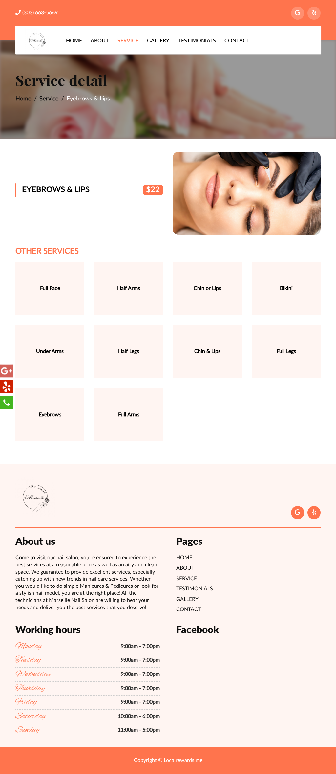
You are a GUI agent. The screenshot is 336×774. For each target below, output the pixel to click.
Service (127, 40)
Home (74, 40)
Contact (237, 40)
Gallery (158, 40)
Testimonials (197, 40)
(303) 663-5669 (40, 12)
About (100, 40)
